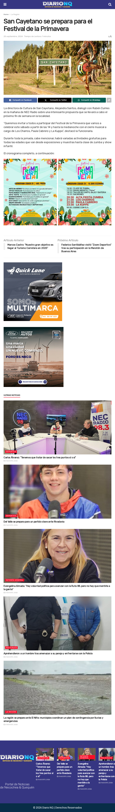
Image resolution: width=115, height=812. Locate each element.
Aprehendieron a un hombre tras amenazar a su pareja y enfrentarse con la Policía (48, 653)
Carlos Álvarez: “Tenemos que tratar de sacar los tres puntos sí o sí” (40, 457)
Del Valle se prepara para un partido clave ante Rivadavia (34, 521)
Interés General (14, 580)
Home (6, 14)
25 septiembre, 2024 (13, 36)
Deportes (11, 452)
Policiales (11, 648)
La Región (15, 14)
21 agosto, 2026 (11, 461)
